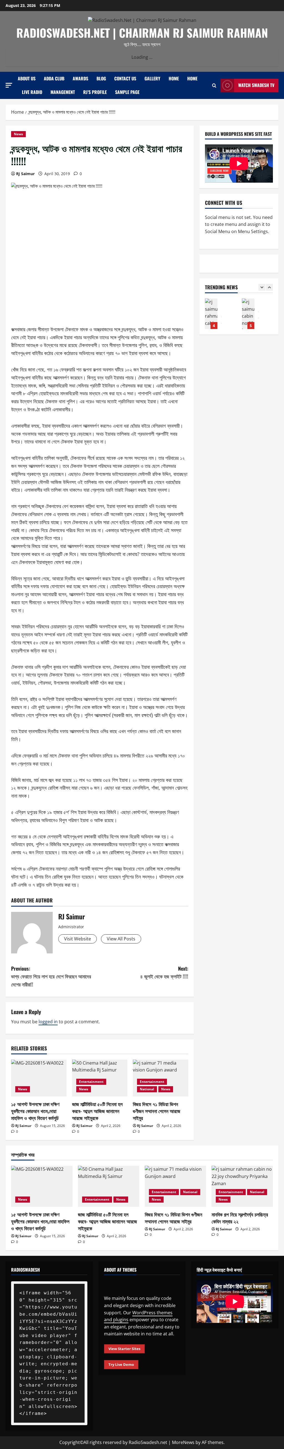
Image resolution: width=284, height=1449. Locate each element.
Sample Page (127, 92)
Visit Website (77, 939)
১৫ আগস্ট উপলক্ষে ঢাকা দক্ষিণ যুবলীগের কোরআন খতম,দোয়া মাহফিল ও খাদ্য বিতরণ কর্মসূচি (35, 1110)
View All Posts (121, 939)
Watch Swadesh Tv (256, 85)
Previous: (51, 976)
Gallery (152, 78)
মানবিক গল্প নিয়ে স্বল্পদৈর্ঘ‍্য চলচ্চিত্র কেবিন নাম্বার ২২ (240, 1218)
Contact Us (125, 78)
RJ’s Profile (95, 92)
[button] (9, 85)
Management (62, 92)
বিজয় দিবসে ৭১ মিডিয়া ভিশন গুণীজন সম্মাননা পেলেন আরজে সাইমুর (156, 1110)
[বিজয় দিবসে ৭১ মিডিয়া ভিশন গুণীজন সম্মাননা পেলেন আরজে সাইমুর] (175, 1186)
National (147, 1089)
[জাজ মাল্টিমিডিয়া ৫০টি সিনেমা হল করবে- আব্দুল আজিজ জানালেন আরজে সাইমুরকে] (108, 1186)
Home (174, 78)
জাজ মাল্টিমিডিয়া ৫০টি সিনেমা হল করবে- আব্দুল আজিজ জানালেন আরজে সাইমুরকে (97, 1110)
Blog (101, 78)
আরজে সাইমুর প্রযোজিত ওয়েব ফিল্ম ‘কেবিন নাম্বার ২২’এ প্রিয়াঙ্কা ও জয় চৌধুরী (220, 314)
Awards (80, 78)
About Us (27, 78)
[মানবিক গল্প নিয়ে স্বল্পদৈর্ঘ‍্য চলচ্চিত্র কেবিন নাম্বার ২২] (242, 1186)
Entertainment (91, 1081)
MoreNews (183, 1442)
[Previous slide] (261, 287)
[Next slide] (269, 287)
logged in (48, 1022)
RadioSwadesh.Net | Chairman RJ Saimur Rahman (142, 32)
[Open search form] (214, 85)
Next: (164, 972)
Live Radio (32, 92)
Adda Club (54, 78)
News (18, 134)
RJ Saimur (25, 173)
